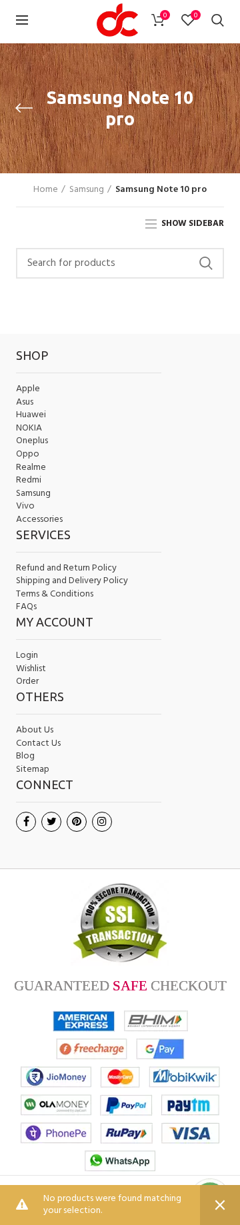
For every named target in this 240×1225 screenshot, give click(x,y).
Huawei (31, 415)
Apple (28, 389)
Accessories (39, 520)
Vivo (25, 506)
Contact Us (38, 743)
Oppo (27, 454)
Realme (31, 468)
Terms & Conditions (54, 594)
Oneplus (32, 441)
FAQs (26, 607)
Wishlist (31, 668)
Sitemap (32, 769)
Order (27, 681)
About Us (34, 730)
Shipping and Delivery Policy (72, 581)
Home (45, 190)
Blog (25, 756)
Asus (24, 402)
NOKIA (29, 428)
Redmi (28, 480)
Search (206, 263)
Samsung (86, 190)
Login (27, 655)
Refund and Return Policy (66, 568)
